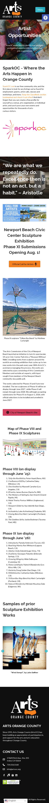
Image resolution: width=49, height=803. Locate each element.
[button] (2, 651)
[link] (45, 17)
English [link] (12, 800)
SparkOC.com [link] (8, 86)
